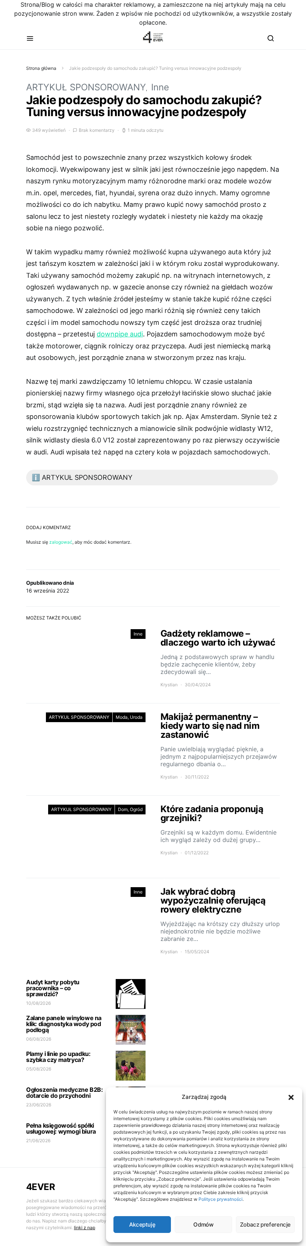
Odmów (203, 1224)
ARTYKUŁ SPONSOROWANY (86, 87)
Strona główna (41, 68)
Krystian (169, 684)
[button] (291, 1097)
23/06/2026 (38, 1104)
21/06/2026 (38, 1140)
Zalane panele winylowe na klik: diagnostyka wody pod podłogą (64, 1024)
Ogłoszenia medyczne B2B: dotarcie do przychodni (64, 1092)
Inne (160, 87)
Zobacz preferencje (265, 1224)
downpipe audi (120, 334)
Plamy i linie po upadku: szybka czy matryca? (58, 1056)
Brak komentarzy (97, 130)
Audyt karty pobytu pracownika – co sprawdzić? (52, 988)
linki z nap (84, 1227)
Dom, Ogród (130, 809)
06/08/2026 (38, 1039)
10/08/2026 (38, 1003)
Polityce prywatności (221, 1199)
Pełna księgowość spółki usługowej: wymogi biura (61, 1128)
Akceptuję (142, 1224)
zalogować (60, 542)
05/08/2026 (38, 1069)
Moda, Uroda (129, 717)
